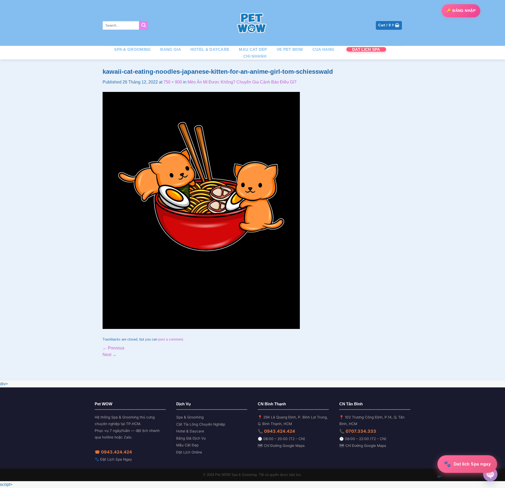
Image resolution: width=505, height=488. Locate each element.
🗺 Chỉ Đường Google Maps (281, 445)
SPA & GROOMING (132, 49)
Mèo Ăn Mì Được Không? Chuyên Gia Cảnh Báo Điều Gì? (242, 82)
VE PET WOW (290, 49)
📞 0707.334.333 (357, 431)
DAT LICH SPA (366, 49)
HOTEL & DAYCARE (210, 49)
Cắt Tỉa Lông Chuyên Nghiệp (200, 424)
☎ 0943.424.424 (113, 452)
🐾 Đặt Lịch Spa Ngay (113, 459)
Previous (113, 348)
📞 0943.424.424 (276, 431)
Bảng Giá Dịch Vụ (191, 438)
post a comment (170, 339)
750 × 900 (172, 82)
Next (110, 354)
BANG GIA (170, 49)
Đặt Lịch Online (189, 452)
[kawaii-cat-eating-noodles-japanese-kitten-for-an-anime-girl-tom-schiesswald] (201, 210)
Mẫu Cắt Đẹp (187, 445)
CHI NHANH (254, 56)
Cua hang (323, 49)
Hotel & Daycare (190, 431)
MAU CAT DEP (253, 49)
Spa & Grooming (190, 417)
